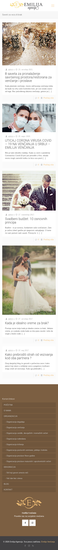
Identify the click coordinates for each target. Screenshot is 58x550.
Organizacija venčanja (15, 427)
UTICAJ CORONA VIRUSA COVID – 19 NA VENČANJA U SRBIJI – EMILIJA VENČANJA (28, 144)
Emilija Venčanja (48, 542)
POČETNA (8, 405)
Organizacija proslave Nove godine (20, 456)
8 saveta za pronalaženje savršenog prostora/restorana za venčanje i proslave (28, 77)
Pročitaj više (49, 98)
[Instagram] (29, 545)
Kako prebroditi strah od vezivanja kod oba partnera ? (29, 356)
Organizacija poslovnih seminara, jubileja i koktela (26, 450)
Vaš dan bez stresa (14, 478)
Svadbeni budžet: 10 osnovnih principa (26, 220)
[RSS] (32, 545)
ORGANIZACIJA (10, 416)
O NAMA (7, 410)
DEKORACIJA (10, 467)
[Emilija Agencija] (26, 5)
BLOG (6, 484)
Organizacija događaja (15, 422)
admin (10, 69)
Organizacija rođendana (16, 439)
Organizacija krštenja (15, 444)
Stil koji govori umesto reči (17, 473)
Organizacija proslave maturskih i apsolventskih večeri (28, 461)
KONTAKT (8, 490)
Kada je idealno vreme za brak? (27, 323)
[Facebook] (25, 545)
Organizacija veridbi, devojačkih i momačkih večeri (27, 433)
